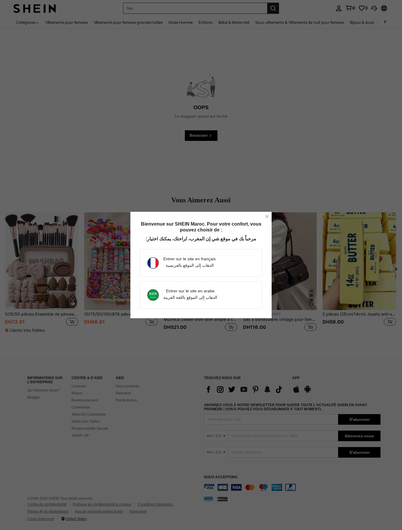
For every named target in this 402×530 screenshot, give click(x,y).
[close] (267, 216)
